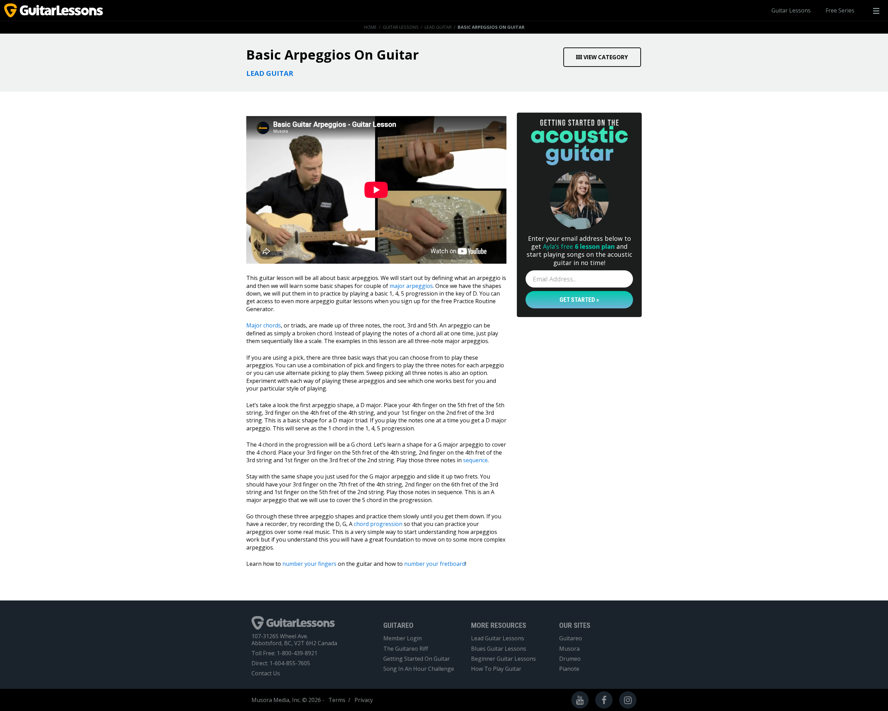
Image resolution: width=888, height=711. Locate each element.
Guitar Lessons (791, 10)
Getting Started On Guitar (416, 659)
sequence (475, 460)
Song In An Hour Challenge (418, 669)
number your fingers (309, 564)
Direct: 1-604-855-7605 (280, 663)
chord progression (378, 524)
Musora (569, 649)
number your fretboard (434, 564)
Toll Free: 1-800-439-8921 (284, 653)
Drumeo (570, 659)
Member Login (402, 638)
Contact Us (265, 673)
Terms (336, 700)
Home (370, 27)
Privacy (364, 700)
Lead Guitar (438, 27)
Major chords (263, 325)
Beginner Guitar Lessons (503, 659)
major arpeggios (411, 286)
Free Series (840, 10)
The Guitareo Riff (405, 649)
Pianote (569, 669)
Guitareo (570, 638)
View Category (605, 57)
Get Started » (579, 299)
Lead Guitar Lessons (497, 638)
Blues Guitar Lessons (498, 649)
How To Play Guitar (496, 669)
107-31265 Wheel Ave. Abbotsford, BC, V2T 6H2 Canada (294, 639)
